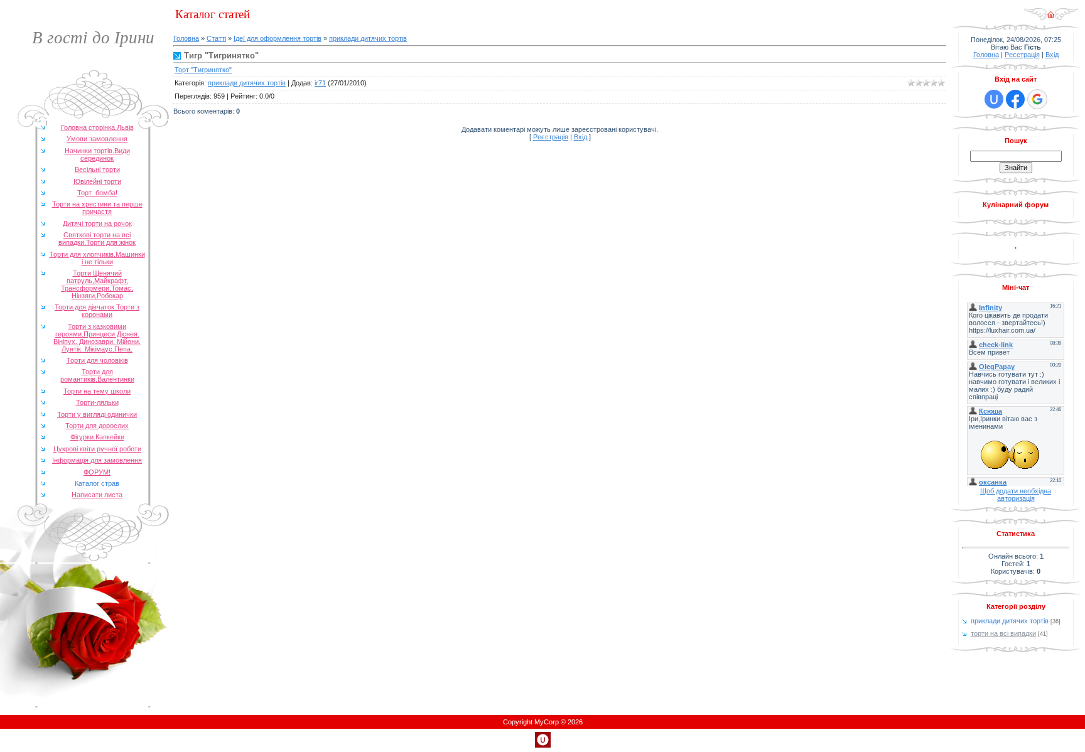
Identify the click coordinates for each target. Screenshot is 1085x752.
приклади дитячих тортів (368, 38)
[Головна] (1051, 18)
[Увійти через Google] (1037, 99)
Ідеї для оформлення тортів (277, 38)
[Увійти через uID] (994, 99)
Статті (216, 38)
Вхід (580, 137)
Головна (186, 38)
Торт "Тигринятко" (203, 69)
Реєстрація (550, 137)
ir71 (320, 83)
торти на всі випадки (1003, 633)
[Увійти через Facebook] (1015, 99)
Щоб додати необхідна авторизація (1015, 494)
